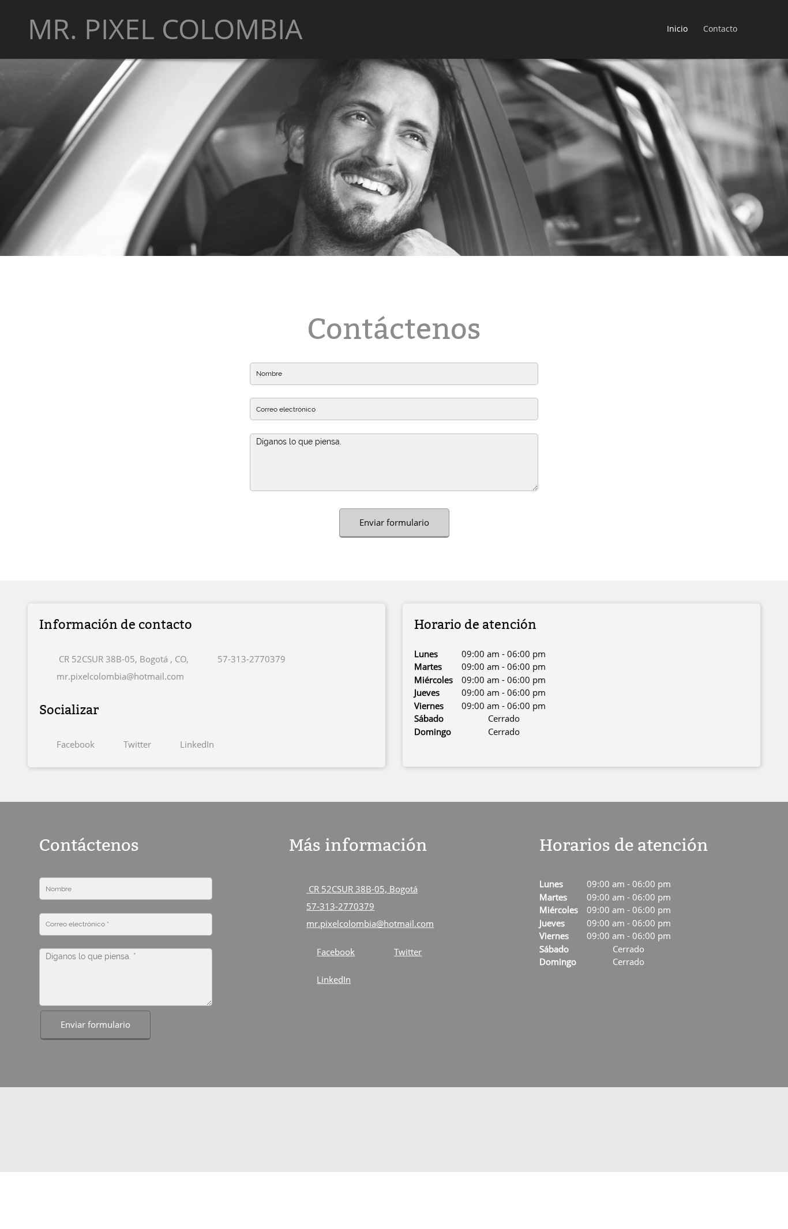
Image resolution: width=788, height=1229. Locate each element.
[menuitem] (678, 29)
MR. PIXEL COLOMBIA (165, 29)
